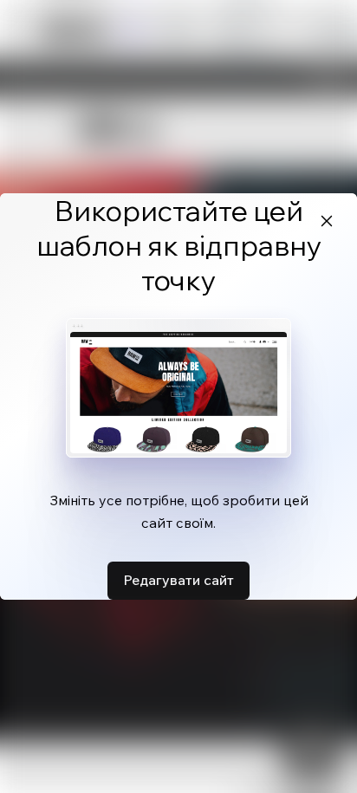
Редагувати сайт (178, 579)
